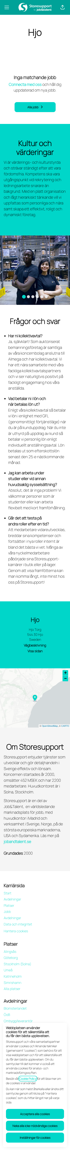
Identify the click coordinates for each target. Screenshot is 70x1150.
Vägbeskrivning (35, 645)
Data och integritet (18, 924)
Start (7, 893)
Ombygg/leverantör (18, 1021)
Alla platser (12, 988)
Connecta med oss (25, 84)
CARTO (65, 725)
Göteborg (11, 957)
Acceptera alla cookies (35, 1114)
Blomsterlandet (15, 1008)
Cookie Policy (27, 1079)
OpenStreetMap (50, 725)
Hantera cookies (16, 931)
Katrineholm (13, 976)
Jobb (7, 911)
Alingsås (10, 951)
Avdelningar (12, 899)
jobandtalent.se (17, 841)
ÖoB (7, 1014)
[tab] (24, 297)
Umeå (8, 970)
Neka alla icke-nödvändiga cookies (35, 1126)
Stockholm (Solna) (17, 964)
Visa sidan (35, 651)
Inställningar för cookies (35, 1138)
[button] (62, 7)
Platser (9, 905)
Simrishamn (12, 982)
